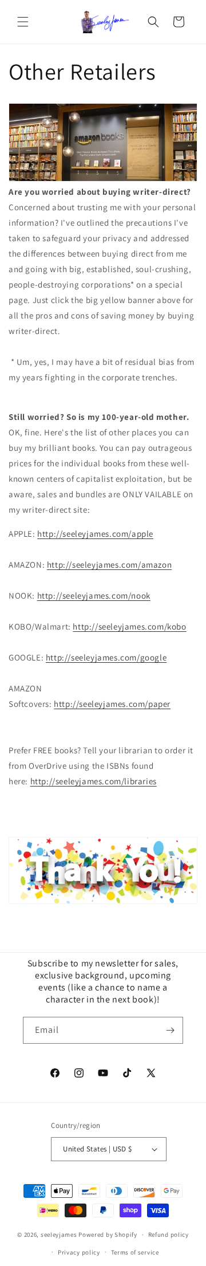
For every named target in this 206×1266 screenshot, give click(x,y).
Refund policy (168, 1234)
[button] (22, 21)
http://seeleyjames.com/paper (112, 703)
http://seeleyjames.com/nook (93, 595)
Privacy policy (79, 1252)
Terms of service (135, 1252)
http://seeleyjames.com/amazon (109, 564)
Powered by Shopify (107, 1234)
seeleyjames (59, 1234)
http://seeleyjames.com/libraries (93, 781)
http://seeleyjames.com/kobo (129, 626)
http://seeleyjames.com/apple (95, 533)
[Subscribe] (170, 1030)
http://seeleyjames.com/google (106, 657)
